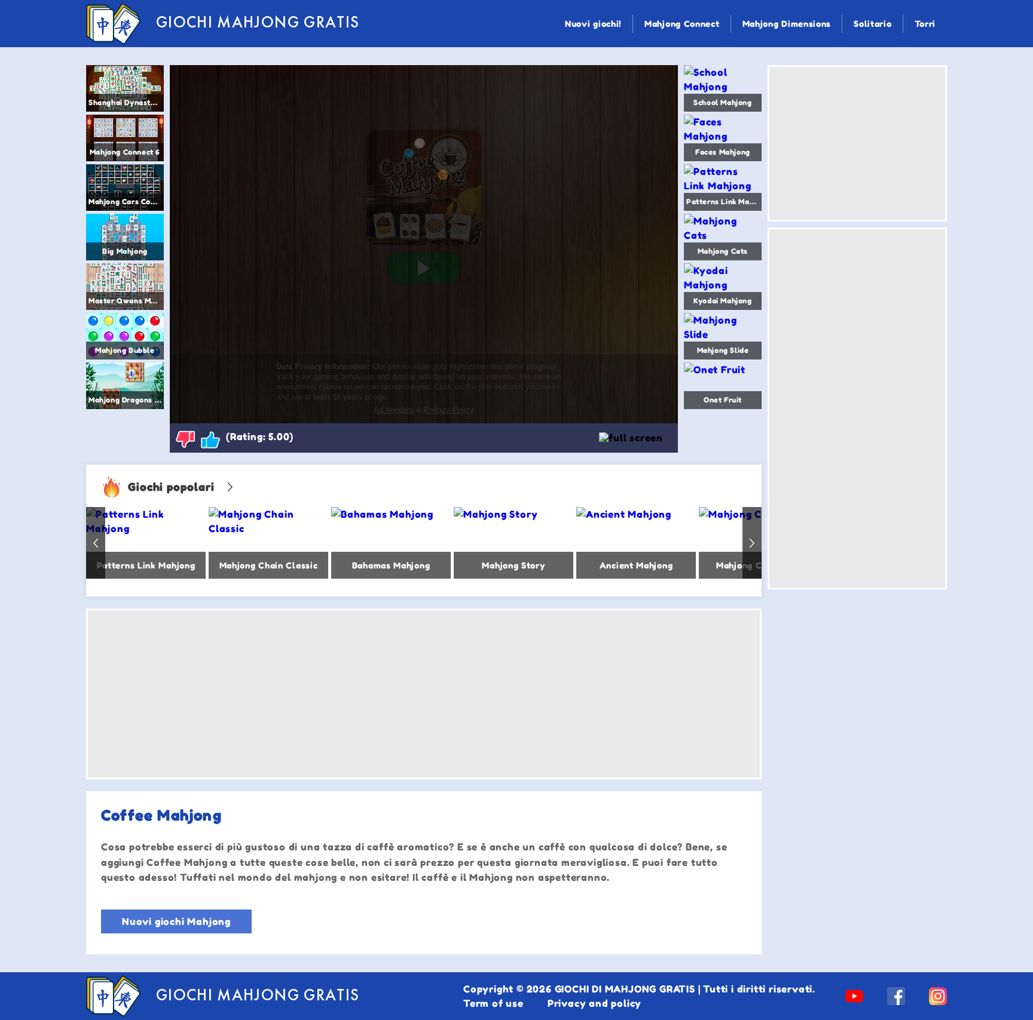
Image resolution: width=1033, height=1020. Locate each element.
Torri (925, 24)
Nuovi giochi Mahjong (176, 921)
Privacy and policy (594, 1003)
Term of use (493, 1003)
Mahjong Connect (682, 24)
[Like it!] (210, 438)
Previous (95, 543)
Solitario (872, 24)
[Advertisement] (424, 694)
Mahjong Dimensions (787, 24)
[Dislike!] (185, 438)
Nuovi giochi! (593, 24)
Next (752, 543)
